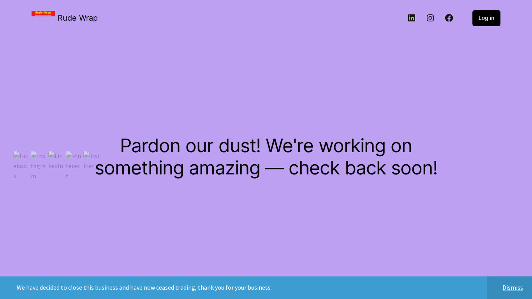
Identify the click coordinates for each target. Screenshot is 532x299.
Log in (486, 17)
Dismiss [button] (512, 287)
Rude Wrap (78, 18)
